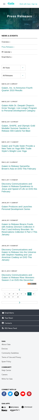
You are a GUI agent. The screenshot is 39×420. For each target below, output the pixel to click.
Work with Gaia (25, 4)
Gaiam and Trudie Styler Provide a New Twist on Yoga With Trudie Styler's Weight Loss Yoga (18, 148)
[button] (4, 4)
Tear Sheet (9, 318)
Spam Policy (6, 362)
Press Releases (7, 47)
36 (9, 297)
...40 (17, 297)
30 (17, 294)
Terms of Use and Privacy (11, 357)
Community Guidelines (10, 353)
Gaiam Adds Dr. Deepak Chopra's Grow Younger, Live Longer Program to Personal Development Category (19, 108)
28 (9, 294)
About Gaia (6, 344)
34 (33, 294)
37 (13, 297)
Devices (5, 349)
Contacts (8, 323)
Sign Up (34, 4)
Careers (4, 375)
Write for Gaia (7, 379)
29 (13, 294)
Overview (5, 42)
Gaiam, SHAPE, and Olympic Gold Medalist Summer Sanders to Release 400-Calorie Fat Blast (18, 128)
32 (25, 294)
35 (5, 297)
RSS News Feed (11, 328)
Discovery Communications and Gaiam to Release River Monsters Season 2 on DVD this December (18, 277)
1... (5, 294)
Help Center (6, 370)
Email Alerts (6, 57)
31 (21, 294)
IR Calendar (6, 52)
